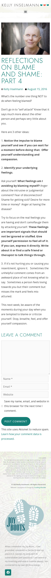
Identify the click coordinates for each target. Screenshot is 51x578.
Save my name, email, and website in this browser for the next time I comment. (26, 406)
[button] (26, 12)
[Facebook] (8, 572)
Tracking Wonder (40, 487)
